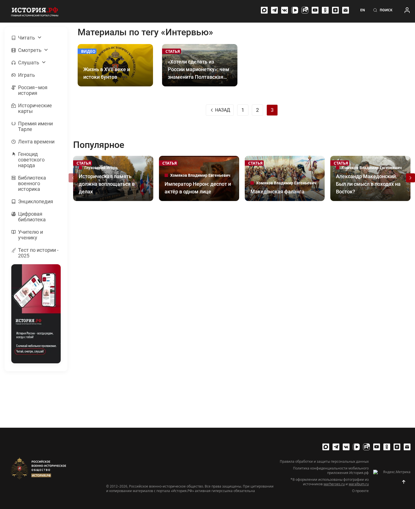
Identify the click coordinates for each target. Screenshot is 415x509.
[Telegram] (274, 10)
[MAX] (264, 10)
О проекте (360, 491)
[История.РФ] (34, 11)
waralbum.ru (359, 484)
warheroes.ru (334, 484)
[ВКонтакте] (284, 10)
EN (362, 10)
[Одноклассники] (325, 10)
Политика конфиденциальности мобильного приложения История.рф (331, 470)
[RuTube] (305, 10)
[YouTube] (315, 10)
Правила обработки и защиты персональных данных (324, 461)
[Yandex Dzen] (335, 10)
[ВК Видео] (294, 10)
